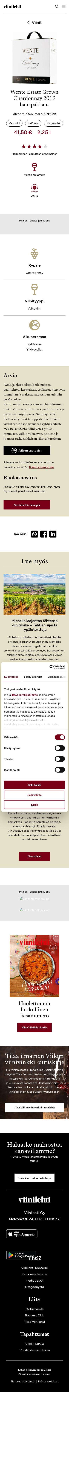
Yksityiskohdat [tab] (33, 676)
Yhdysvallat (35, 349)
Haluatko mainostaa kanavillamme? (34, 1148)
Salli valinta (34, 794)
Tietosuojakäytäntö (22, 1381)
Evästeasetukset (48, 1381)
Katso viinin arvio (41, 467)
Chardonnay (34, 273)
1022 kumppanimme (25, 694)
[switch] (60, 748)
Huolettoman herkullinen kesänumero (34, 1010)
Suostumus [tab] (11, 676)
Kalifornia (35, 344)
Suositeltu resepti (27, 505)
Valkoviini (34, 308)
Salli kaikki (34, 784)
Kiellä (34, 804)
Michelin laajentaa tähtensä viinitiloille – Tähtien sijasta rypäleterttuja (35, 625)
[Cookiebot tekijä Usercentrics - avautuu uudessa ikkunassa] (49, 667)
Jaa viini (20, 534)
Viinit (37, 23)
